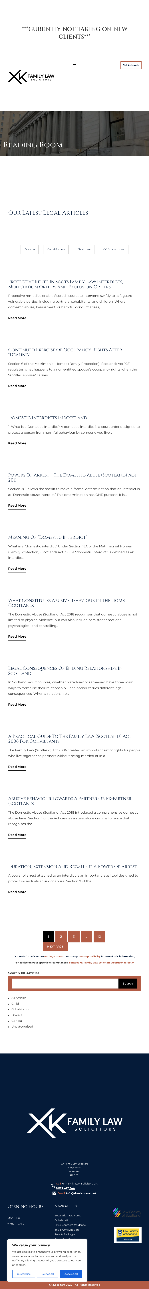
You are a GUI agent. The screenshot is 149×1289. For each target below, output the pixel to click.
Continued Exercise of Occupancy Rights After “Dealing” (65, 352)
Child (15, 1003)
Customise (24, 1274)
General (17, 1021)
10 (99, 937)
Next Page (55, 946)
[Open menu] (74, 65)
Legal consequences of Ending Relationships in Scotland (65, 671)
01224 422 (62, 1188)
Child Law (83, 249)
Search (128, 983)
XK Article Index (113, 249)
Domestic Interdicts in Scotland (47, 418)
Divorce (30, 249)
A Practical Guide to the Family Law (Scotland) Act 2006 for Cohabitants (69, 739)
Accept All (71, 1274)
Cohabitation (56, 249)
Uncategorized (22, 1026)
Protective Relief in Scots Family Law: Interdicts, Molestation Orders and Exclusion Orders (65, 284)
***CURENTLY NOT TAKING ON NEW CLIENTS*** (74, 33)
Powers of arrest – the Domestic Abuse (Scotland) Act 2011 (72, 478)
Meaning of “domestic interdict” (47, 537)
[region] (47, 1260)
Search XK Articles (23, 973)
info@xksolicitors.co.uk (81, 1193)
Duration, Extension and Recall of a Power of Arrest (72, 866)
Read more (17, 318)
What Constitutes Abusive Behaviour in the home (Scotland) (66, 603)
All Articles (18, 998)
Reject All (47, 1274)
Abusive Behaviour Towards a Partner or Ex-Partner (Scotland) (69, 801)
